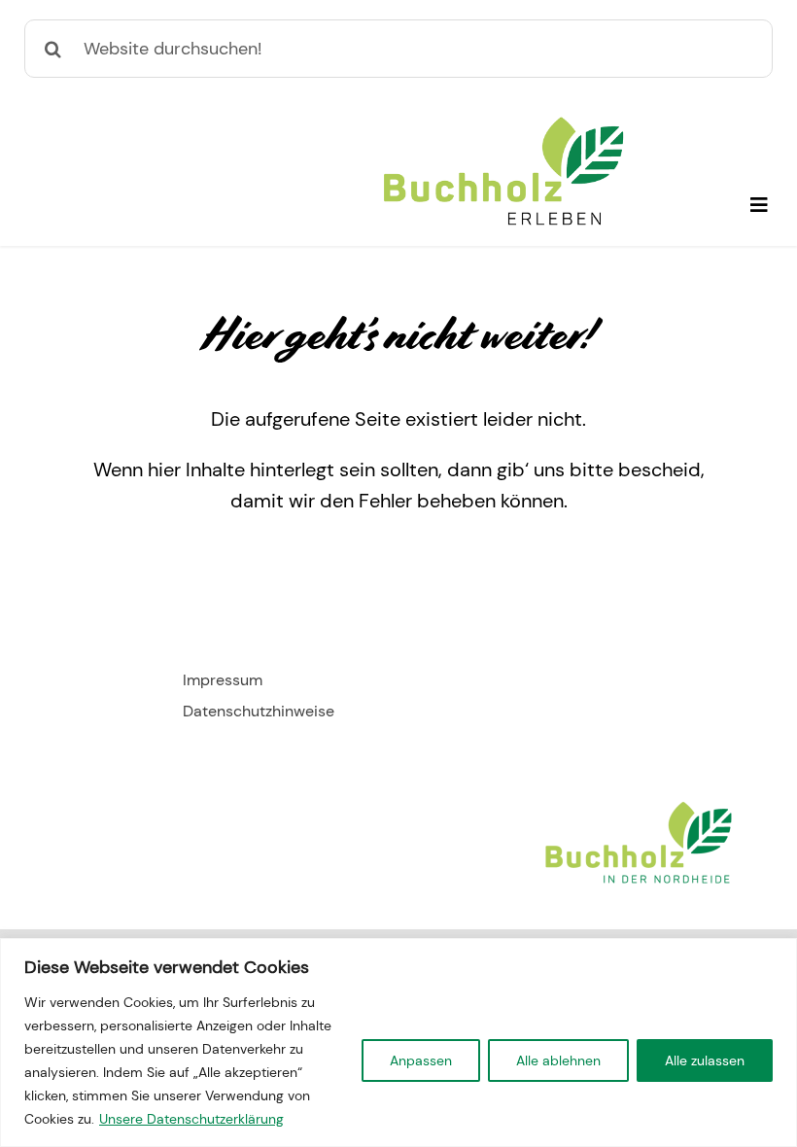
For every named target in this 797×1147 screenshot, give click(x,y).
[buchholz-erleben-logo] (503, 124)
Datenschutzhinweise (258, 711)
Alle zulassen (705, 1060)
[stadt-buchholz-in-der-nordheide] (638, 803)
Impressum (222, 680)
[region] (398, 1042)
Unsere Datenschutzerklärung (191, 1119)
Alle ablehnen (558, 1060)
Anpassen (421, 1060)
